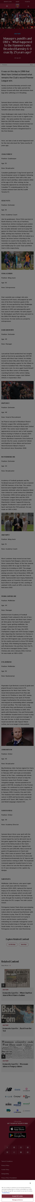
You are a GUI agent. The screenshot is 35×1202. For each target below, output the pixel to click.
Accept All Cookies (17, 1196)
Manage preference (17, 1200)
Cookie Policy (6, 1192)
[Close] (30, 1183)
